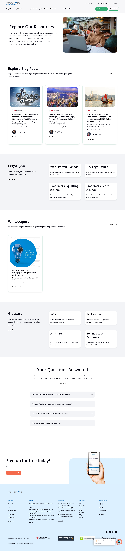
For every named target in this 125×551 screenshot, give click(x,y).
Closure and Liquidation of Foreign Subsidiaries (41, 519)
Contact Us (11, 521)
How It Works (66, 9)
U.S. (80, 503)
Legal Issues (33, 9)
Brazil (80, 510)
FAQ (9, 507)
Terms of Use (12, 510)
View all (31, 522)
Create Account (103, 3)
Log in (115, 3)
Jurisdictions (44, 9)
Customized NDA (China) (65, 514)
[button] (20, 8)
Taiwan (81, 508)
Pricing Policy (11, 517)
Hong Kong (82, 505)
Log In (101, 507)
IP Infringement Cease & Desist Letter (66, 510)
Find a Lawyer (101, 9)
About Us (10, 504)
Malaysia (81, 515)
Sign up (101, 504)
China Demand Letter (64, 505)
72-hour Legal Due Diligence (66, 503)
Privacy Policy (12, 514)
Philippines (81, 512)
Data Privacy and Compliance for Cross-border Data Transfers (41, 516)
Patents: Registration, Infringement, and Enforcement (40, 512)
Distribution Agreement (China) (66, 508)
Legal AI (8, 9)
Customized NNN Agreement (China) (66, 517)
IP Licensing (32, 507)
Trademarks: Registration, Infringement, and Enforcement (41, 504)
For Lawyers (89, 3)
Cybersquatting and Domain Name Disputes (41, 509)
